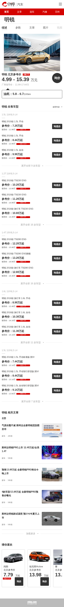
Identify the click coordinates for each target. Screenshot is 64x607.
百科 (57, 11)
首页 (6, 11)
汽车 (20, 4)
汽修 (44, 11)
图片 (45, 27)
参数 (18, 27)
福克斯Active (36, 566)
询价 (57, 78)
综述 (4, 27)
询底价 (57, 126)
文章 (19, 11)
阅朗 (6, 566)
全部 (4, 418)
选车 (32, 11)
